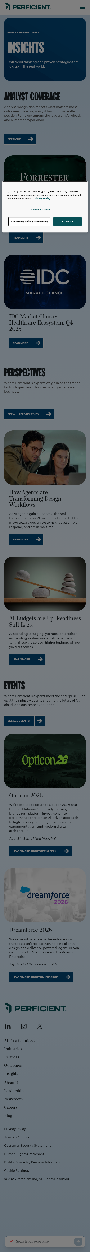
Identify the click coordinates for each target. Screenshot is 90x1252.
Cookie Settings (41, 209)
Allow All (67, 221)
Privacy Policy (42, 198)
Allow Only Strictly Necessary (29, 221)
